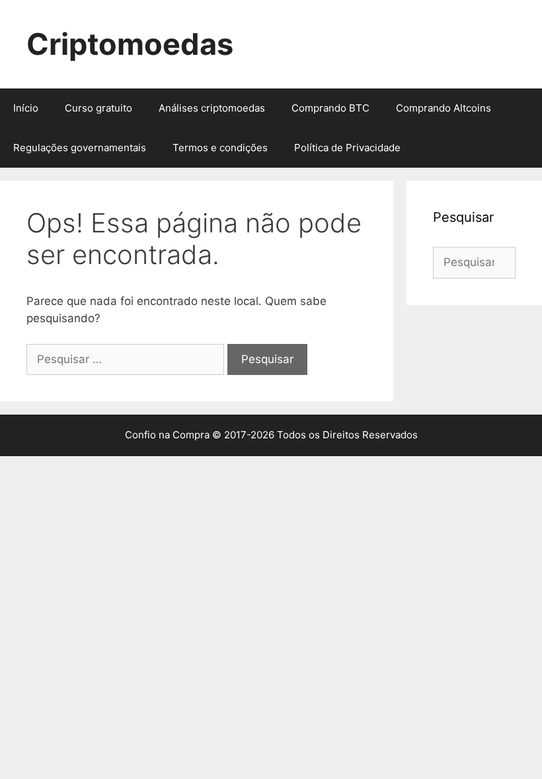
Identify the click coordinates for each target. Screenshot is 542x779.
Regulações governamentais (79, 147)
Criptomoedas (129, 44)
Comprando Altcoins (443, 108)
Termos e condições (220, 147)
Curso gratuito (98, 108)
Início (25, 108)
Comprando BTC (330, 108)
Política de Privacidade (347, 147)
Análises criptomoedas (212, 108)
